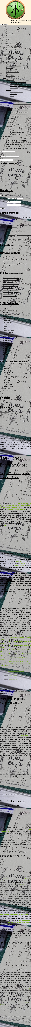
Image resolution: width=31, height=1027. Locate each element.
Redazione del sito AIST (12, 31)
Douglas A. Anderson (8, 376)
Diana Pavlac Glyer (8, 372)
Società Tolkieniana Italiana (10, 290)
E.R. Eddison (23, 933)
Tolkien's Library (7, 352)
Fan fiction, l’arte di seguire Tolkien (22, 102)
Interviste (9, 74)
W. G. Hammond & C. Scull (10, 390)
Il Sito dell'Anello (7, 322)
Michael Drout (19, 794)
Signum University (8, 332)
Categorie (2, 154)
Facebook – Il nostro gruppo (10, 259)
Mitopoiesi (9, 41)
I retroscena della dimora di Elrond (22, 108)
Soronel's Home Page (8, 334)
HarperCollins (6, 320)
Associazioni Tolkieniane (16, 92)
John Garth (6, 382)
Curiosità (2, 792)
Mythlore (18, 561)
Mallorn (23, 563)
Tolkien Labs (9, 68)
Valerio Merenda (11, 235)
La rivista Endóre (7, 324)
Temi (4, 78)
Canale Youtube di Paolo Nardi (11, 314)
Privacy (2, 1026)
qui (5, 525)
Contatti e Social (10, 33)
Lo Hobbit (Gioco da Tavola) (17, 132)
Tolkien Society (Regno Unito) (11, 292)
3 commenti (10, 796)
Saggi (22, 689)
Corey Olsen (6, 368)
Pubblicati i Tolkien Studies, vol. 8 (18, 661)
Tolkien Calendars (11, 120)
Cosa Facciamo (7, 37)
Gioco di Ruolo (10, 128)
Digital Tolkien (7, 316)
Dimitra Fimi (6, 374)
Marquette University (8, 330)
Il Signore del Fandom (15, 116)
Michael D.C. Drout (8, 386)
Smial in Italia (13, 94)
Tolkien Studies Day (11, 44)
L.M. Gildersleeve (7, 384)
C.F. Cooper (16, 931)
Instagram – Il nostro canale (10, 263)
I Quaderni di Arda (7, 54)
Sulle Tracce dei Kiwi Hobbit (20, 98)
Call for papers (4, 842)
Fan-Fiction (13, 100)
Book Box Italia (11, 225)
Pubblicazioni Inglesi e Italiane (14, 60)
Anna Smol (9, 931)
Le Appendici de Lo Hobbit (20, 106)
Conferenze (3, 931)
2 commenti (8, 1024)
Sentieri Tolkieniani (8, 288)
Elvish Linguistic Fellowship (10, 318)
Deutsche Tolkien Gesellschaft (22, 842)
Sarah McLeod (3, 796)
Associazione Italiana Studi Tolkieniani (21, 20)
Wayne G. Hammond (8, 937)
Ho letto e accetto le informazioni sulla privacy (14, 195)
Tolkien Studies (7, 350)
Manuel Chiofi (15, 790)
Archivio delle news (25, 790)
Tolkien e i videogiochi (15, 124)
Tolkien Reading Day (11, 45)
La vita (8, 58)
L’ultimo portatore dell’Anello (20, 110)
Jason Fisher (6, 378)
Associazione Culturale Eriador (11, 278)
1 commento (8, 846)
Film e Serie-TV (10, 80)
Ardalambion (6, 308)
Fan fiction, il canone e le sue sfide (22, 104)
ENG (4, 138)
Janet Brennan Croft (13, 673)
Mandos (5, 326)
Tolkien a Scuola (10, 76)
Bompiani (5, 312)
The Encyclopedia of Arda (10, 336)
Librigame (9, 126)
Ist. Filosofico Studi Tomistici (11, 280)
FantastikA (9, 39)
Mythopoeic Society (8, 282)
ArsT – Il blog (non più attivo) (10, 257)
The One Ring (13, 130)
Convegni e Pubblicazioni (13, 66)
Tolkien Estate (7, 340)
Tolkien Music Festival (9, 348)
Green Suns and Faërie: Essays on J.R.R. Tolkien (14, 914)
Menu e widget (4, 24)
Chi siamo (5, 29)
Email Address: (4, 198)
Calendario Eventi (7, 136)
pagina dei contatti (25, 446)
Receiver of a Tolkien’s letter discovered (16, 148)
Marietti (5, 328)
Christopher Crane (14, 933)
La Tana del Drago (8, 52)
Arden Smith (11, 1018)
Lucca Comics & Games (12, 48)
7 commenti (17, 937)
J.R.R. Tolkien (6, 56)
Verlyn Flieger (6, 388)
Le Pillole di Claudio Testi (12, 72)
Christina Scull (4, 933)
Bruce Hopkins (9, 792)
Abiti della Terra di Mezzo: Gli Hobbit (19, 112)
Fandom (8, 90)
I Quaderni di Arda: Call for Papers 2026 (16, 140)
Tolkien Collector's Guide (9, 338)
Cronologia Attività (11, 49)
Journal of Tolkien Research (16, 509)
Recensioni (9, 70)
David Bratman (7, 370)
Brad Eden (11, 842)
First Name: (3, 201)
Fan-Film (12, 96)
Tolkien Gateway (7, 342)
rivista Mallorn (13, 677)
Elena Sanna (27, 689)
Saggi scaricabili (10, 64)
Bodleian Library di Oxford (10, 310)
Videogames (9, 122)
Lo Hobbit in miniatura (15, 134)
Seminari (2, 846)
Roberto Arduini (16, 689)
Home (4, 27)
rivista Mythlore (13, 675)
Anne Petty (6, 366)
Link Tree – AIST (7, 265)
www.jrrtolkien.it (4, 412)
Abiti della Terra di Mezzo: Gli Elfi (18, 114)
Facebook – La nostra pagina (10, 261)
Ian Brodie (16, 792)
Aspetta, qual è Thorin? (16, 84)
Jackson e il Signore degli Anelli (18, 82)
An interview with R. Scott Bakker (15, 142)
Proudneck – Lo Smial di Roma (11, 284)
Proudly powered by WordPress (12, 1026)
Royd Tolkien (27, 794)
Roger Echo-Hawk (14, 935)
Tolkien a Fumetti (11, 118)
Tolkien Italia (6, 344)
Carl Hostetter (19, 1018)
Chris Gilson (27, 1018)
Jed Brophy (11, 794)
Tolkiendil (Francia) (8, 294)
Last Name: (3, 205)
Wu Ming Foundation (8, 354)
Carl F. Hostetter (26, 931)
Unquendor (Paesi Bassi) (9, 296)
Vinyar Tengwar (23, 1022)
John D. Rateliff (7, 380)
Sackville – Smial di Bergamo (10, 286)
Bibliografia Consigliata (9, 62)
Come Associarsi (10, 35)
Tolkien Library (7, 346)
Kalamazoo (16, 844)
